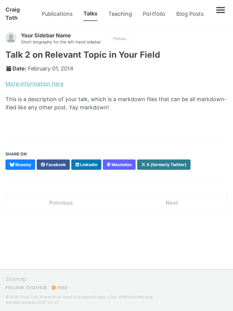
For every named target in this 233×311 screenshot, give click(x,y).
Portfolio (154, 14)
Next (172, 203)
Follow (119, 38)
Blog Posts (190, 14)
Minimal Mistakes (137, 297)
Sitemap (15, 279)
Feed (62, 287)
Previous (61, 203)
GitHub (38, 287)
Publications (57, 14)
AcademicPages (91, 297)
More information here (34, 83)
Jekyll (67, 297)
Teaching (120, 14)
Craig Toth (12, 13)
